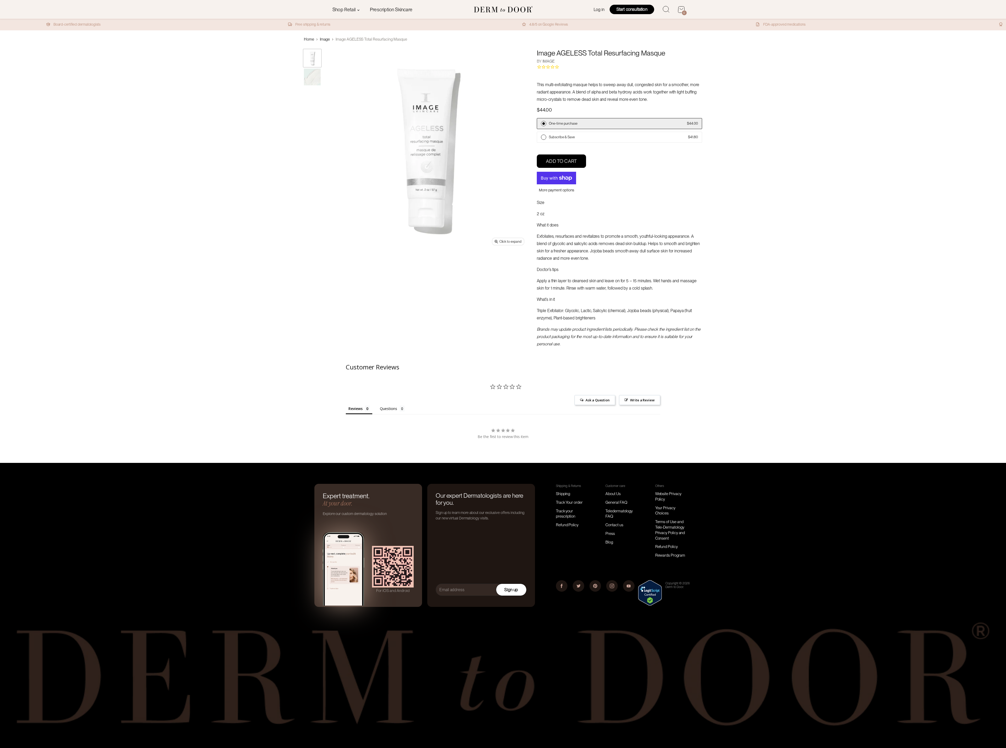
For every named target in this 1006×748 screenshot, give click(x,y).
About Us (612, 493)
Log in (599, 9)
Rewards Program (670, 555)
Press (610, 533)
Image (325, 39)
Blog (609, 542)
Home (309, 39)
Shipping (563, 493)
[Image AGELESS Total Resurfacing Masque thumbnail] (312, 58)
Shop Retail (344, 9)
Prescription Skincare (391, 9)
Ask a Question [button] (598, 400)
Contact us (614, 525)
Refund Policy (567, 525)
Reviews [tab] (355, 408)
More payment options (556, 190)
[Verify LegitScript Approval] (650, 604)
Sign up (511, 589)
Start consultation (631, 9)
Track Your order (569, 502)
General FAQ (616, 502)
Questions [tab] (388, 408)
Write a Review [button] (642, 400)
